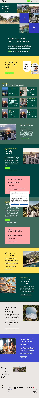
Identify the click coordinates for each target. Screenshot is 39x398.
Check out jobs (23, 357)
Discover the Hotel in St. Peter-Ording (12, 170)
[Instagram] (27, 387)
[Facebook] (25, 387)
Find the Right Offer (9, 73)
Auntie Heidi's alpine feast (25, 296)
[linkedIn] (29, 387)
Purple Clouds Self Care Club (11, 266)
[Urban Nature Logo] (3, 390)
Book (28, 1)
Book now (7, 220)
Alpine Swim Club (8, 268)
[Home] (4, 1)
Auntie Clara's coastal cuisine (26, 294)
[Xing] (31, 387)
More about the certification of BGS (12, 329)
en (31, 1)
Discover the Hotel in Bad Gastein (11, 222)
